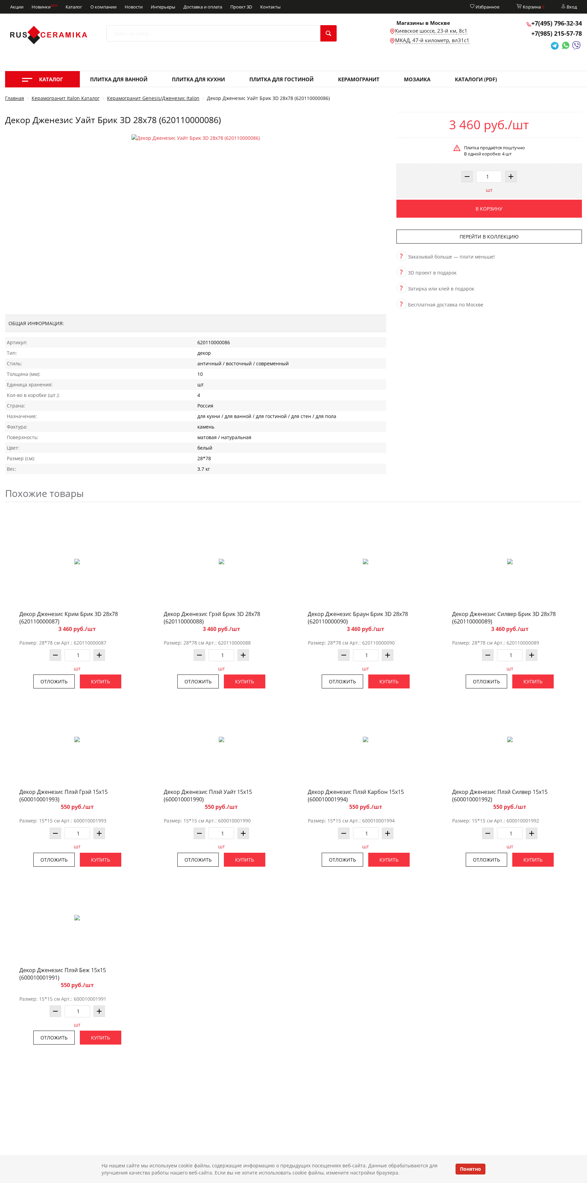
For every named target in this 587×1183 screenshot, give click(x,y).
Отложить (54, 681)
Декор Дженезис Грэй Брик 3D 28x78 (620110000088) (212, 617)
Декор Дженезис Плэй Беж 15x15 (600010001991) (62, 973)
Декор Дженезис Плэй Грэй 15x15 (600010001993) (63, 795)
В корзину (489, 208)
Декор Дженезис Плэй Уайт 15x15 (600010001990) (208, 795)
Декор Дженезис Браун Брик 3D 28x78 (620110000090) (358, 617)
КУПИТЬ (100, 681)
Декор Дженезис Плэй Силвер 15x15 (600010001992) (500, 795)
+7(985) (556, 33)
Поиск (328, 33)
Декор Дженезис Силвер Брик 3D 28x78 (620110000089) (504, 617)
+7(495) (556, 23)
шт (489, 189)
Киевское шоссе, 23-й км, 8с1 (431, 30)
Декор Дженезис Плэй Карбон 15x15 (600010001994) (356, 795)
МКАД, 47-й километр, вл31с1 (432, 40)
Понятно (470, 1169)
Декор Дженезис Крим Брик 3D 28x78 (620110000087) (68, 617)
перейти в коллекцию (489, 236)
